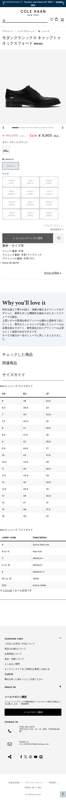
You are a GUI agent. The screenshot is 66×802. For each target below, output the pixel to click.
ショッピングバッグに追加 (28, 238)
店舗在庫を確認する (53, 225)
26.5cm (30, 192)
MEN (33, 5)
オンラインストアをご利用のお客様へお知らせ (27, 669)
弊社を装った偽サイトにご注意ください (24, 679)
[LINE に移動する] (41, 756)
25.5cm (49, 181)
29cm (11, 214)
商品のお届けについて (15, 648)
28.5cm (49, 203)
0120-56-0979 (26, 727)
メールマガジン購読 (33, 712)
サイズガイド (55, 229)
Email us (23, 742)
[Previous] (3, 128)
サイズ (5, 173)
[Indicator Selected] (15, 128)
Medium (10, 166)
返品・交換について (14, 659)
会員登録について (13, 654)
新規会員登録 (14, 783)
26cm (11, 192)
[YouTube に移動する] (35, 756)
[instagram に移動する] (30, 756)
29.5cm (30, 214)
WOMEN (59, 2)
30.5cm (49, 214)
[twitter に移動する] (26, 756)
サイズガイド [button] (13, 375)
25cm (30, 181)
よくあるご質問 (12, 664)
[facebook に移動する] (21, 756)
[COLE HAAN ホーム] (33, 13)
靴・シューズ (43, 31)
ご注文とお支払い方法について (20, 643)
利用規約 (52, 783)
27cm (49, 192)
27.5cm (11, 203)
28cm (30, 203)
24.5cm (11, 181)
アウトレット (7, 31)
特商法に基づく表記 (33, 787)
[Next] (62, 128)
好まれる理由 (51, 272)
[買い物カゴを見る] (56, 19)
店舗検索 (9, 674)
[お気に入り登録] (59, 238)
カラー (15, 142)
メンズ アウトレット (25, 31)
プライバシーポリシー (34, 783)
